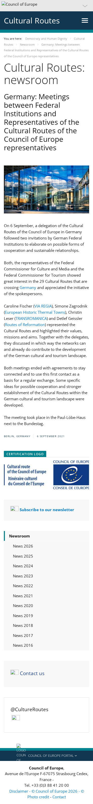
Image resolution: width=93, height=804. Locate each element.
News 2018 (23, 625)
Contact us (32, 673)
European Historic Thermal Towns (35, 312)
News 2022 (23, 585)
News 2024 (23, 565)
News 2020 (23, 605)
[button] (46, 5)
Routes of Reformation (25, 324)
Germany (28, 287)
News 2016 (23, 645)
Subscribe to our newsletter (47, 509)
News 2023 (23, 575)
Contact (59, 796)
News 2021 (23, 595)
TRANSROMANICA (31, 318)
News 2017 (23, 635)
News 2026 (23, 546)
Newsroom (19, 535)
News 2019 (23, 615)
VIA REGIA (43, 306)
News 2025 (23, 556)
